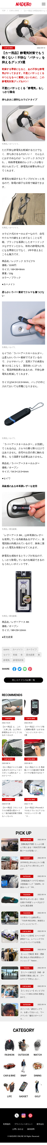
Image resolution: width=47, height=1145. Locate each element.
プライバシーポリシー (23, 1124)
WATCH (38, 1054)
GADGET (23, 1096)
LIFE (9, 1096)
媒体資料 (31, 1129)
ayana (6, 649)
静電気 (6, 660)
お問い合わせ (17, 1129)
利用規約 (6, 1124)
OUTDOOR (23, 1054)
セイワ (6, 655)
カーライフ (31, 649)
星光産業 (30, 655)
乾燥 (15, 655)
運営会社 (40, 1124)
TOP (3, 11)
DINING (37, 1075)
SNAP (23, 1075)
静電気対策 (18, 660)
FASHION (9, 1054)
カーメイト (18, 649)
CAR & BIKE (14, 11)
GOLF (38, 1096)
